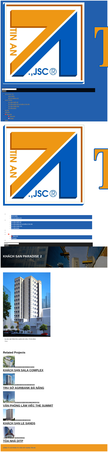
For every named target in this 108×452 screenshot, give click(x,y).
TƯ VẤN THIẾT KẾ (13, 102)
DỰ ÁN (7, 110)
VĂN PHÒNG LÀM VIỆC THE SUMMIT (27, 402)
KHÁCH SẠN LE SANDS (23, 420)
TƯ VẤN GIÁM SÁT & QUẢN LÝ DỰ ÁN (18, 104)
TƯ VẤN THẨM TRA (13, 106)
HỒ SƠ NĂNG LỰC (13, 98)
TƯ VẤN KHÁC (12, 108)
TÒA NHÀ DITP (20, 438)
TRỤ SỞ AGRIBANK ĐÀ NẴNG (25, 385)
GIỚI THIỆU (11, 96)
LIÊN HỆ (7, 112)
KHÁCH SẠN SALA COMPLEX (24, 367)
